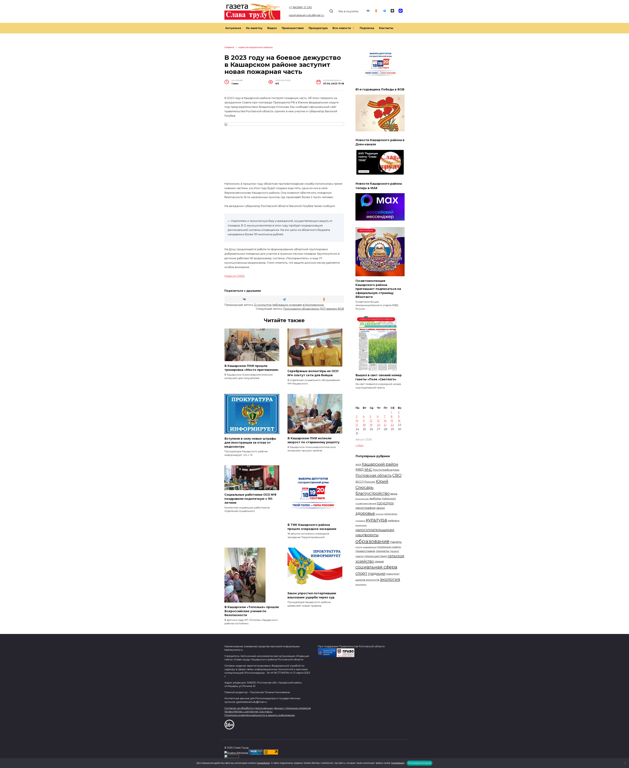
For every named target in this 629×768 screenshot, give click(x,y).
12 (371, 420)
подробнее (263, 763)
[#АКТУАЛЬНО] (380, 274)
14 (385, 420)
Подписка (367, 28)
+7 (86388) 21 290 (300, 7)
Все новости (342, 28)
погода (358, 547)
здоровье (365, 513)
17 (357, 425)
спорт (361, 573)
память (396, 542)
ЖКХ (358, 464)
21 (385, 425)
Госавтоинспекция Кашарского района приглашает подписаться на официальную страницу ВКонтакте (378, 289)
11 (364, 420)
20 (378, 425)
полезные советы (389, 546)
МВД (359, 470)
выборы (375, 498)
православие (365, 551)
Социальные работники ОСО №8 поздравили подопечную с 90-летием (250, 498)
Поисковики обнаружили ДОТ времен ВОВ (313, 308)
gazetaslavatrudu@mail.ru (306, 15)
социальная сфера (376, 567)
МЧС (368, 470)
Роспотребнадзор (386, 469)
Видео (272, 28)
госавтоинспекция (365, 503)
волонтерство (362, 499)
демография (365, 508)
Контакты (386, 28)
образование (372, 541)
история (380, 514)
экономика (360, 584)
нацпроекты (367, 535)
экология (390, 579)
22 (392, 425)
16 (399, 420)
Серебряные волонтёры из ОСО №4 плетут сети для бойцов (312, 373)
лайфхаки (393, 520)
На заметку (254, 28)
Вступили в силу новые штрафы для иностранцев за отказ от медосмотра (250, 442)
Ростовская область (373, 475)
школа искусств (367, 579)
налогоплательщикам (374, 530)
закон (380, 508)
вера (393, 493)
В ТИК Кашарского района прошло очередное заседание (311, 527)
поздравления (370, 547)
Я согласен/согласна (419, 763)
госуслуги (385, 503)
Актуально (233, 28)
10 (357, 420)
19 (371, 425)
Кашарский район (380, 464)
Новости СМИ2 (234, 276)
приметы (382, 551)
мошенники (361, 525)
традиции (376, 573)
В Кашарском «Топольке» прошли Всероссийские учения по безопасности (251, 611)
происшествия (375, 556)
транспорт (393, 573)
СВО (396, 475)
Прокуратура (318, 28)
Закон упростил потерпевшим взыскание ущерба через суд (311, 595)
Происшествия (293, 28)
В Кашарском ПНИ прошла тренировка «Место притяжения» (251, 367)
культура (376, 520)
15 (392, 420)
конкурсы (390, 513)
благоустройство (372, 493)
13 (378, 420)
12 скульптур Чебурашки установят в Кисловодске (289, 304)
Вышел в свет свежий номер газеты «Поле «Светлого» (378, 377)
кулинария (360, 521)
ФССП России (365, 481)
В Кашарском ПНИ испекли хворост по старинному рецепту (313, 440)
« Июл (359, 445)
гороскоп (389, 498)
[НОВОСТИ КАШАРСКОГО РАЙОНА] (377, 368)
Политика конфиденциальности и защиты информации (259, 715)
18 (364, 425)
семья (379, 561)
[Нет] (625, 763)
